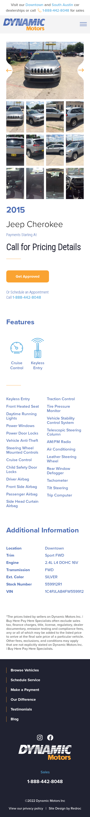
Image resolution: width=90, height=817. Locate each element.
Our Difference (23, 699)
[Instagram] (40, 737)
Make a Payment (25, 689)
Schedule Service (25, 680)
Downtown (34, 4)
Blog (15, 719)
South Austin (62, 4)
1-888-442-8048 (55, 10)
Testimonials (21, 709)
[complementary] (77, 804)
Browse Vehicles (25, 670)
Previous (7, 70)
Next (82, 70)
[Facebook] (50, 737)
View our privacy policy (26, 808)
